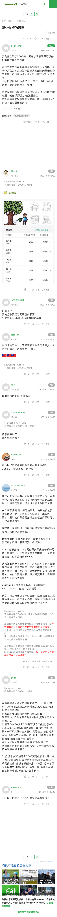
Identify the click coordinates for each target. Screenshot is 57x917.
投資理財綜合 (20, 21)
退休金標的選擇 (21, 116)
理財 (10, 21)
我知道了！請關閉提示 (28, 912)
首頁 (4, 21)
